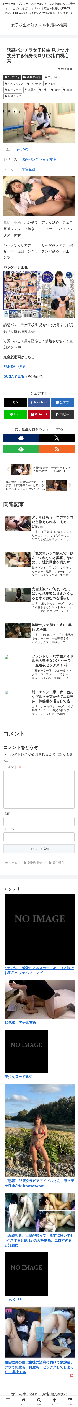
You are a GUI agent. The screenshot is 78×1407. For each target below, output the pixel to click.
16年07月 (14, 77)
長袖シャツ (14, 96)
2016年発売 (34, 77)
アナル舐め (54, 77)
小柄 (45, 89)
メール (8, 829)
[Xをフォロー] (57, 438)
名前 (6, 813)
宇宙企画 (29, 169)
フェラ (51, 83)
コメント (12, 767)
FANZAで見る (14, 367)
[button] (62, 414)
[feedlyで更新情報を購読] (21, 449)
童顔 (69, 89)
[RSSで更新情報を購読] (57, 449)
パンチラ (36, 83)
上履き (32, 89)
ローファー (14, 89)
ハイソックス (16, 83)
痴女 (57, 89)
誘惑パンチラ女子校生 (39, 159)
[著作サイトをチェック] (21, 438)
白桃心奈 (22, 149)
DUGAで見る (13, 376)
